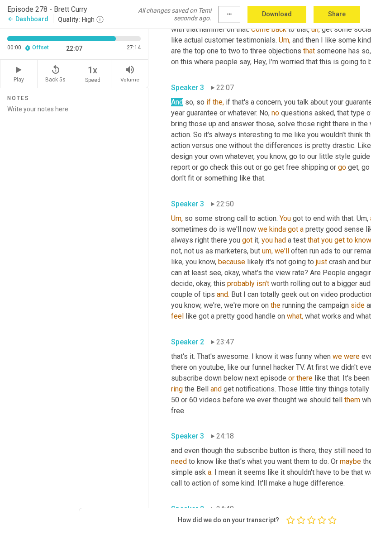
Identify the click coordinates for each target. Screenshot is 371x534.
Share (337, 14)
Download (277, 14)
